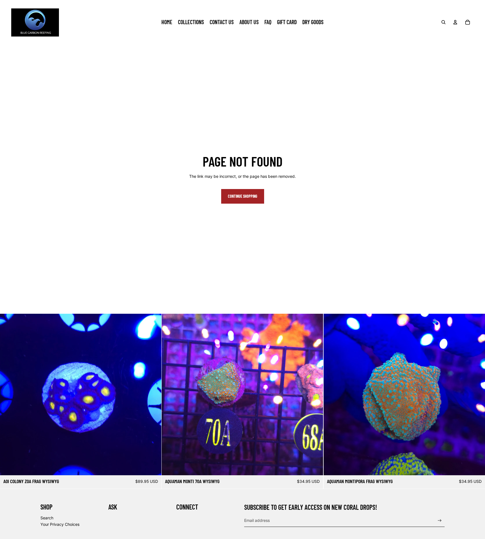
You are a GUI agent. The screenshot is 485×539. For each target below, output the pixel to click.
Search (46, 517)
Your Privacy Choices (59, 524)
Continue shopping (242, 196)
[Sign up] (440, 521)
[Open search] (443, 22)
